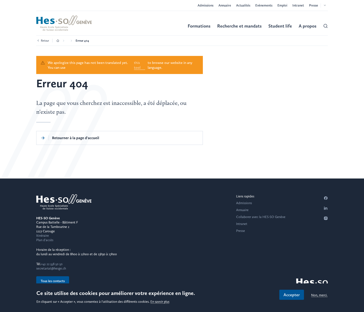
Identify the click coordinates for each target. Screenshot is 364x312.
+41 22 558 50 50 (52, 264)
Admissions (205, 5)
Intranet (298, 5)
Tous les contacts (53, 281)
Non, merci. (319, 295)
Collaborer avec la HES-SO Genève (260, 217)
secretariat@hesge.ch (51, 268)
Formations (199, 26)
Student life (280, 26)
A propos (307, 26)
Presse (313, 5)
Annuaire (224, 5)
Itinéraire (42, 236)
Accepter (292, 294)
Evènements (263, 5)
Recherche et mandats (239, 26)
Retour (45, 40)
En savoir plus (159, 302)
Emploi (282, 5)
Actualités (243, 5)
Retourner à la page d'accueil (75, 138)
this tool (137, 65)
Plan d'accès (44, 240)
